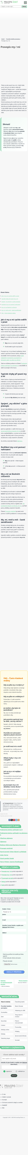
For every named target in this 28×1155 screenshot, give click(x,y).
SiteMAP (4, 1105)
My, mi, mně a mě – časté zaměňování (11, 310)
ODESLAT (14, 1075)
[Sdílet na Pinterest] (14, 820)
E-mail (4, 920)
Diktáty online (5, 1029)
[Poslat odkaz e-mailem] (16, 820)
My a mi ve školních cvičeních (9, 307)
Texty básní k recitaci (19, 1015)
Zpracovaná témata (20, 1036)
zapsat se (9, 1071)
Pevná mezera (23, 981)
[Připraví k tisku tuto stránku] (19, 820)
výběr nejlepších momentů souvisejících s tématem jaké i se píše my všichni (12, 358)
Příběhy (17, 1031)
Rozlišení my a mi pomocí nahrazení (10, 304)
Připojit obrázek (7, 961)
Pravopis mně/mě (10, 511)
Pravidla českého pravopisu (13, 39)
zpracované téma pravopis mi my (10, 431)
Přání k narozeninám (19, 1022)
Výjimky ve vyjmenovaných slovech (6, 982)
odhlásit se (21, 1071)
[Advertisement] (14, 23)
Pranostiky (18, 1027)
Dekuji (3, 881)
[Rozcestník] (25, 2)
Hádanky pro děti (20, 1010)
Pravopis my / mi (6, 871)
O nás (4, 1094)
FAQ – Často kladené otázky (8, 313)
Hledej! (24, 6)
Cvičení (3, 1025)
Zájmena (19, 441)
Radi (2, 885)
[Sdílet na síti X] (12, 820)
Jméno (4, 914)
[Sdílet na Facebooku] (9, 820)
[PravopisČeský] (9, 4)
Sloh (2, 1016)
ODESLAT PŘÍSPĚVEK (14, 972)
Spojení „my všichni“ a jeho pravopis (10, 301)
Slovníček (4, 1021)
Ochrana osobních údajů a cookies (12, 1102)
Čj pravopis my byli (7, 878)
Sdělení (4, 932)
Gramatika (4, 1012)
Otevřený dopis (5, 1038)
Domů (2, 39)
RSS (3, 1108)
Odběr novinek (6, 1097)
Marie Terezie (19, 1006)
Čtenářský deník (19, 1002)
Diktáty (3, 1034)
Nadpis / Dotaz (6, 909)
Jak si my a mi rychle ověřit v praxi (10, 296)
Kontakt (17, 1040)
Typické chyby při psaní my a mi (9, 299)
